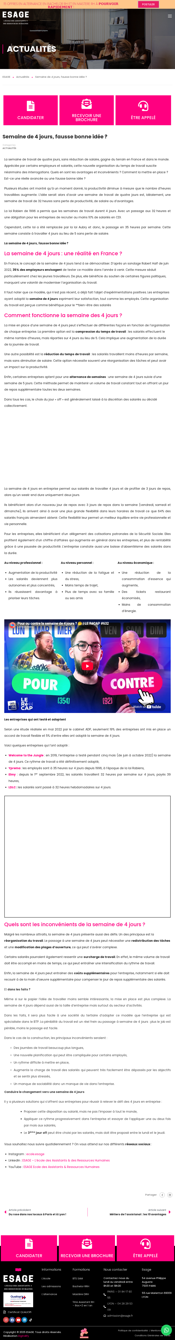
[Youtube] (18, 1320)
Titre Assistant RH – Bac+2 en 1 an (83, 1303)
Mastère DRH (81, 1294)
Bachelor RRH (81, 1286)
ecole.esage (35, 1154)
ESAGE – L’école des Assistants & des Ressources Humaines (66, 1160)
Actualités (9, 148)
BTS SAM (78, 1278)
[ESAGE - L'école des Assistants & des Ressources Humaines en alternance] (16, 16)
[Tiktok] (30, 1320)
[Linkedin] (24, 1320)
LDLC (12, 787)
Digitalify (23, 1336)
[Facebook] (162, 1195)
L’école (46, 1278)
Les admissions (51, 1286)
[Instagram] (6, 1320)
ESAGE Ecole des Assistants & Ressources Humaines (61, 1167)
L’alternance (49, 1294)
